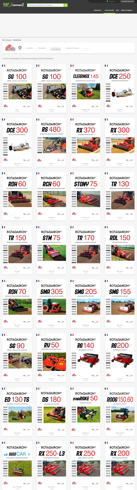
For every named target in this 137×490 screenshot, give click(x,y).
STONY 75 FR (85, 217)
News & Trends (126, 10)
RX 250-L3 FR (51, 486)
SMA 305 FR (51, 325)
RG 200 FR (119, 379)
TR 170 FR (85, 271)
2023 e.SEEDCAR (17, 486)
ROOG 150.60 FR (120, 433)
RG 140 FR (85, 379)
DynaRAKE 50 (85, 433)
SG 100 (17, 109)
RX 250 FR (85, 486)
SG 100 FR (51, 109)
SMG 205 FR (86, 325)
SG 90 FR (17, 379)
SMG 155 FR (120, 325)
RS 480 (51, 163)
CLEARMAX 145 (85, 109)
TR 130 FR (119, 217)
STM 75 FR (51, 271)
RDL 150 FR (120, 271)
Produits (97, 10)
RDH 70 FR (17, 325)
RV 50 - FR (51, 379)
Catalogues (109, 10)
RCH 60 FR (51, 217)
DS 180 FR (51, 433)
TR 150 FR (17, 271)
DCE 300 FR (17, 163)
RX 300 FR (119, 163)
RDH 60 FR (17, 217)
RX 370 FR (85, 163)
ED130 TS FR (17, 433)
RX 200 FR (119, 486)
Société (29, 48)
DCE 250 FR (120, 109)
